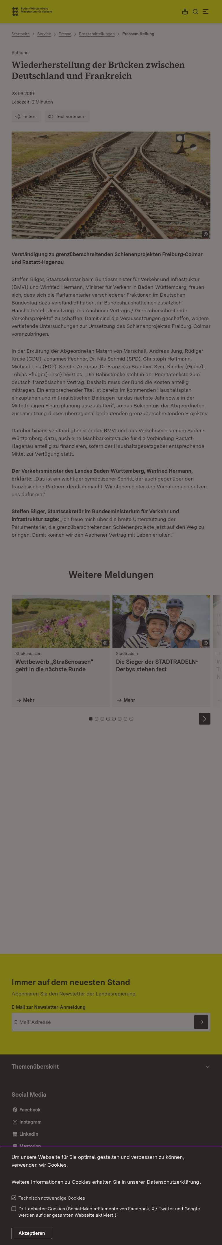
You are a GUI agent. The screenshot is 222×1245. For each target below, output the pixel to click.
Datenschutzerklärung (173, 1182)
